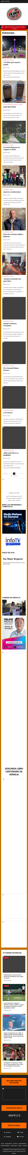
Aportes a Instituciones (12, 192)
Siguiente (15, 475)
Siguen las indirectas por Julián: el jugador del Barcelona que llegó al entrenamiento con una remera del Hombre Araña (13, 1035)
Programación (8, 1143)
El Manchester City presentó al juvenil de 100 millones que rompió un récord (13, 976)
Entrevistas (6, 60)
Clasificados (14, 1145)
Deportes (6, 957)
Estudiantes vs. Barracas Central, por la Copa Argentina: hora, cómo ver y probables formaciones (13, 1064)
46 (11, 475)
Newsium (19, 1151)
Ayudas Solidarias (7, 104)
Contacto (24, 1145)
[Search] (1, 27)
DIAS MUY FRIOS (9, 107)
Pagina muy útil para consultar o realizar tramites (15, 27)
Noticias (11, 60)
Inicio (2, 1143)
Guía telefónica (22, 1143)
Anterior (5, 473)
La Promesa (7, 413)
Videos (20, 1145)
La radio (20, 104)
